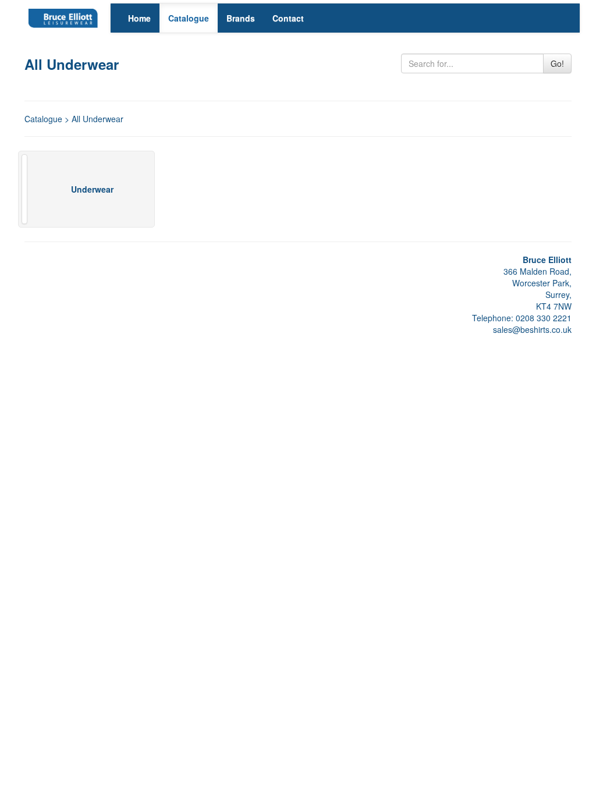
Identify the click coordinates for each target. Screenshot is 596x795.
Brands (240, 18)
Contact (288, 18)
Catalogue (188, 18)
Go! (557, 63)
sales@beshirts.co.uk (532, 329)
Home (139, 18)
